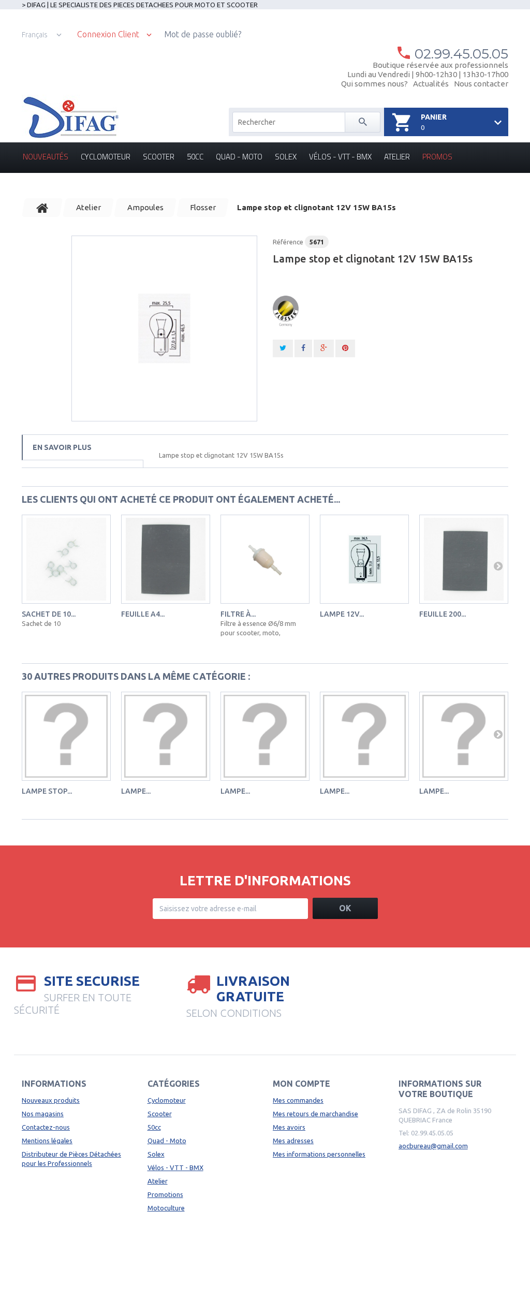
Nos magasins (43, 1113)
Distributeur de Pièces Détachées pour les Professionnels (71, 1158)
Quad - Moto (239, 157)
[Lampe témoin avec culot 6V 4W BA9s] (364, 736)
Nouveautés (45, 157)
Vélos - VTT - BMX (340, 157)
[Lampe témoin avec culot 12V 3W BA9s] (463, 736)
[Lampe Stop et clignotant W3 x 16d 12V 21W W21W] (66, 736)
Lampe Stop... (47, 791)
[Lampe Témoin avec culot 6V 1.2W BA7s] (165, 736)
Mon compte (301, 1083)
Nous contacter (481, 83)
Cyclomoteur (105, 157)
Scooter (158, 157)
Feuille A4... (143, 614)
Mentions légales (47, 1140)
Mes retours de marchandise (315, 1113)
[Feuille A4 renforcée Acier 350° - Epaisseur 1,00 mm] (165, 559)
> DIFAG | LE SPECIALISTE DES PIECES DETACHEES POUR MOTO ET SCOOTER (140, 4)
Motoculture (166, 1208)
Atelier (397, 157)
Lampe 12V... (342, 614)
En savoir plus (62, 447)
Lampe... (136, 791)
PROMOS (437, 157)
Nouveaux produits (51, 1100)
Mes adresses (293, 1140)
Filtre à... (238, 614)
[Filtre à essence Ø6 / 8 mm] (265, 559)
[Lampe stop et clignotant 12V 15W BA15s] (164, 328)
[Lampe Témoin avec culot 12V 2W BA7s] (265, 736)
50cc (195, 157)
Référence (288, 241)
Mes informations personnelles (319, 1154)
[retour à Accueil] (42, 207)
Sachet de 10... (49, 614)
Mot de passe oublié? (202, 34)
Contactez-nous (46, 1127)
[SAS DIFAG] (70, 117)
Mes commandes (298, 1100)
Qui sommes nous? (374, 83)
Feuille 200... (442, 614)
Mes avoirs (289, 1127)
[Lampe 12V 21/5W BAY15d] (364, 559)
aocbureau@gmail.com (433, 1145)
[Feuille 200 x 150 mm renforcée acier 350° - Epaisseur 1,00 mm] (463, 559)
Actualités (431, 83)
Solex (286, 157)
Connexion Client (108, 34)
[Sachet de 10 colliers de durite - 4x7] (66, 559)
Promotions (165, 1194)
